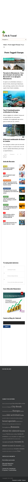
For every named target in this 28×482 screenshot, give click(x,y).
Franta (22, 411)
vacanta (9, 436)
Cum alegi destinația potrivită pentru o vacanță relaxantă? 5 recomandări (10, 208)
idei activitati (13, 415)
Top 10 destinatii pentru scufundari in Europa (11, 111)
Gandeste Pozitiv (11, 269)
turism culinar (13, 434)
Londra (17, 421)
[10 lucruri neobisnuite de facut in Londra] (14, 136)
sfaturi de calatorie (10, 431)
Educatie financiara (7, 463)
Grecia (4, 415)
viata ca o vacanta (13, 451)
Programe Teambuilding (9, 470)
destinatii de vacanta (7, 411)
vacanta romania (19, 448)
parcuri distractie (17, 424)
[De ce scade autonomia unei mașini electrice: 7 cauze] (22, 222)
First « (5, 154)
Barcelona (15, 403)
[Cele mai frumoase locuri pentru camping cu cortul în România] (22, 198)
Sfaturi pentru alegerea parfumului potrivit (8, 168)
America (4, 403)
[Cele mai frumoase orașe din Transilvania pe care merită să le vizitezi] (22, 190)
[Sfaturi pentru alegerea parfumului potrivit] (22, 168)
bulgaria (9, 407)
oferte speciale (9, 424)
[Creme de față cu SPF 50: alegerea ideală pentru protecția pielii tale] (22, 214)
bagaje (10, 403)
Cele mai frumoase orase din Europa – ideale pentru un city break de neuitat (10, 183)
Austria (7, 403)
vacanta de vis (10, 438)
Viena (19, 451)
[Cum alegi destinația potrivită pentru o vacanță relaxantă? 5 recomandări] (22, 206)
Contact (24, 480)
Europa (16, 410)
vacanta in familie (8, 442)
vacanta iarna (17, 438)
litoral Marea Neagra (18, 418)
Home (5, 44)
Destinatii (6, 196)
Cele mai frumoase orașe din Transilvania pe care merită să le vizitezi (10, 191)
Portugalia (5, 427)
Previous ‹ (12, 154)
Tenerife (4, 434)
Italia (22, 415)
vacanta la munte (14, 446)
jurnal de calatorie (6, 418)
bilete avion (21, 403)
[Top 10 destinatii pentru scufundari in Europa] (14, 106)
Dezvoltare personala (8, 460)
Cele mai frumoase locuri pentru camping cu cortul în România (9, 200)
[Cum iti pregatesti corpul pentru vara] (22, 175)
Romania (15, 427)
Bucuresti (4, 407)
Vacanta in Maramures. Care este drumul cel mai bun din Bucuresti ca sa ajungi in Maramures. (13, 76)
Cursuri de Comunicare (9, 468)
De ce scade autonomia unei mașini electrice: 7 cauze (9, 223)
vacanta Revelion (10, 448)
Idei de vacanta (7, 125)
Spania (22, 431)
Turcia (8, 434)
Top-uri (5, 92)
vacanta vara (5, 451)
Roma (9, 427)
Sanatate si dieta (7, 465)
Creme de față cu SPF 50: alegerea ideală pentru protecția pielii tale (9, 216)
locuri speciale (9, 421)
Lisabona (12, 418)
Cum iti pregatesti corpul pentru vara (9, 175)
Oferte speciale (7, 180)
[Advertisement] (14, 14)
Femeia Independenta (12, 276)
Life (4, 173)
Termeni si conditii (16, 480)
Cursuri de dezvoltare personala (15, 282)
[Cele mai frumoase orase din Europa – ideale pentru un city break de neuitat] (22, 182)
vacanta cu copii (16, 436)
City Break (16, 406)
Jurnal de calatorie (9, 59)
